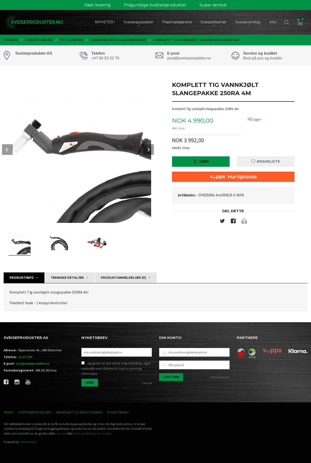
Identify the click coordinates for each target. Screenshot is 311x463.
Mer (273, 22)
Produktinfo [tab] (21, 277)
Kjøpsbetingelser (34, 412)
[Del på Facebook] (233, 222)
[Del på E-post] (244, 222)
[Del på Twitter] (222, 222)
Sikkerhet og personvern (79, 412)
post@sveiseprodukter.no (32, 364)
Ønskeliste (268, 161)
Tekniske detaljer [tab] (67, 277)
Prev (7, 149)
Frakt (9, 412)
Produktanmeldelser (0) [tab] (123, 277)
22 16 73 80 (25, 357)
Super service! (213, 5)
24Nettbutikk (28, 442)
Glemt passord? (220, 377)
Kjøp (204, 161)
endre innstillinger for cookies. (92, 433)
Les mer (147, 383)
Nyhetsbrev (118, 412)
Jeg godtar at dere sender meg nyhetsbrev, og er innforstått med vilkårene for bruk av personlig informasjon (115, 368)
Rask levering (97, 5)
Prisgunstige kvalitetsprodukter (155, 5)
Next (148, 149)
